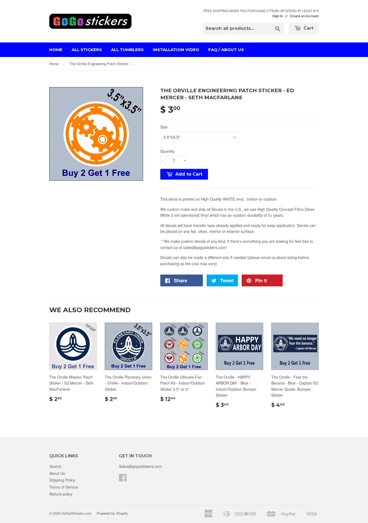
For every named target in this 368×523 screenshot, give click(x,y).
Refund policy (60, 494)
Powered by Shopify (112, 513)
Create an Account (304, 16)
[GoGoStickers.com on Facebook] (123, 479)
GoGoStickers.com (77, 513)
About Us (57, 473)
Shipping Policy (62, 480)
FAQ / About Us (226, 49)
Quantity (167, 151)
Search (55, 466)
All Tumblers (127, 49)
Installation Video (176, 49)
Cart (307, 28)
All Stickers (87, 49)
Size (164, 127)
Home (56, 49)
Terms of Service (63, 487)
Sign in (277, 16)
